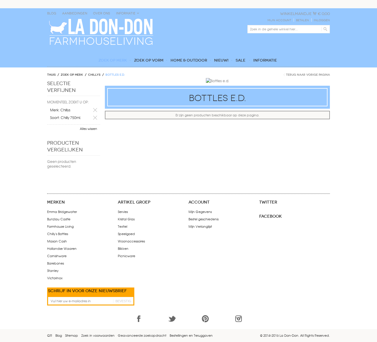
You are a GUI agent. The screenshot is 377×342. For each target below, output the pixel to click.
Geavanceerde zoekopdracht (142, 335)
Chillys (94, 75)
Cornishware (57, 255)
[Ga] (324, 29)
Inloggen (322, 20)
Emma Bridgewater (62, 211)
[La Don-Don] (100, 19)
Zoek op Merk (72, 75)
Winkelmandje (296, 13)
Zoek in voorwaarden (98, 335)
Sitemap (71, 335)
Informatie (125, 13)
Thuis (51, 75)
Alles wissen (88, 128)
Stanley (53, 270)
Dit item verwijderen (95, 110)
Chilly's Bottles (57, 233)
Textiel (122, 226)
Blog (51, 13)
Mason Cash (57, 241)
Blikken (123, 248)
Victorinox (54, 277)
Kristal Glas (126, 219)
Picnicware (126, 255)
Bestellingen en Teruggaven (191, 335)
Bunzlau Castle (58, 219)
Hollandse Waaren (62, 248)
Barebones (55, 263)
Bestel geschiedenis (203, 219)
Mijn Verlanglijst (200, 226)
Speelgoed (126, 233)
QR (49, 335)
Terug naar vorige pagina (308, 75)
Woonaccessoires (131, 241)
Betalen (302, 20)
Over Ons (101, 13)
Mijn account (279, 20)
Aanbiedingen (74, 13)
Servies (123, 211)
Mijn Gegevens (200, 211)
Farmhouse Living (60, 226)
